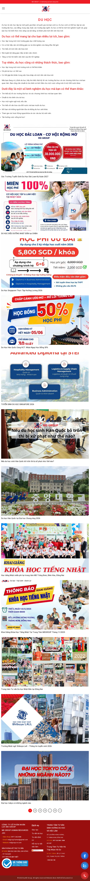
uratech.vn (69, 878)
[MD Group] (46, 8)
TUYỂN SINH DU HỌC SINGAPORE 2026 (17, 404)
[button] (3, 8)
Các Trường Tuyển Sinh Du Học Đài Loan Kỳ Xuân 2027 (24, 176)
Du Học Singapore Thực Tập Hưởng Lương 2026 (21, 290)
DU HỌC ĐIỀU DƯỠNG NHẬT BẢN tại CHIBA (19, 233)
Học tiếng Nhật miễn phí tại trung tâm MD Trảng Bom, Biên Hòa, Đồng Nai (32, 575)
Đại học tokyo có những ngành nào (16, 803)
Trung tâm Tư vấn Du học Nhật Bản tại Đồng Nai (22, 689)
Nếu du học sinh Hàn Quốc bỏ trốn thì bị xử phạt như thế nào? (27, 461)
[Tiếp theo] (60, 810)
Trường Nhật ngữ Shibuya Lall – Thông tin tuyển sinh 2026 (26, 746)
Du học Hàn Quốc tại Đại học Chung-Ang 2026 (20, 518)
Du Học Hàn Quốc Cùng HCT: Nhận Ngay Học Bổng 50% (24, 347)
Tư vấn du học (37, 833)
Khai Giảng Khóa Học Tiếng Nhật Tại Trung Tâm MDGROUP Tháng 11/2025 (33, 632)
